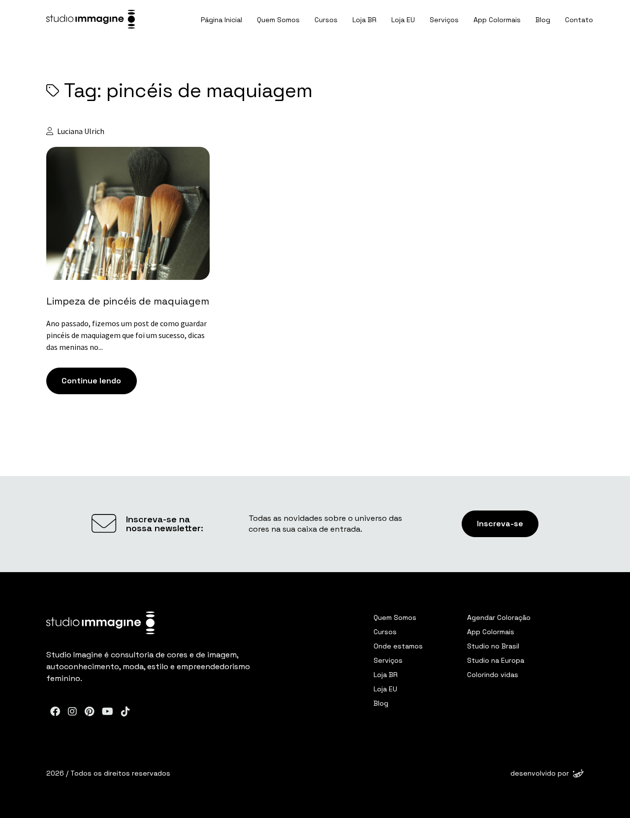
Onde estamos (398, 646)
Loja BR (364, 19)
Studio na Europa (495, 660)
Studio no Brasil (493, 646)
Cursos (326, 19)
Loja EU (403, 19)
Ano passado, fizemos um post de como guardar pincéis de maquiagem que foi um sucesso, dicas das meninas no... (126, 335)
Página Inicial (221, 19)
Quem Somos (278, 19)
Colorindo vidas (492, 674)
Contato (579, 19)
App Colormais (497, 19)
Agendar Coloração (499, 617)
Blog (543, 19)
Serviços (444, 19)
